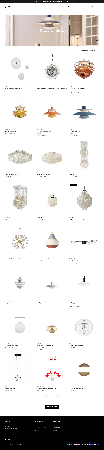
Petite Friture (71, 257)
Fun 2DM (39, 218)
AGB (54, 433)
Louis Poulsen (72, 86)
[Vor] (67, 1)
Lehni (6, 86)
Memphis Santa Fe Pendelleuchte (46, 388)
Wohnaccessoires (47, 7)
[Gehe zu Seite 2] (55, 395)
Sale (78, 7)
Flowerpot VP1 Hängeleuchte (45, 345)
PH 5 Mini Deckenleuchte (44, 131)
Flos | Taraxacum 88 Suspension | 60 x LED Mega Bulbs (52, 88)
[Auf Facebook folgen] (6, 439)
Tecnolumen (7, 343)
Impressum (56, 425)
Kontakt (37, 430)
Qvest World (69, 7)
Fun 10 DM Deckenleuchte (44, 174)
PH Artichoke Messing (11, 131)
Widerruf (55, 430)
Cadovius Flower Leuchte (76, 388)
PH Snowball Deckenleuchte (13, 302)
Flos (38, 86)
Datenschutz (56, 427)
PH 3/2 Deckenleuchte (75, 302)
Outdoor (58, 7)
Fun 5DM (71, 174)
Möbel (26, 7)
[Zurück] (36, 1)
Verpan (6, 172)
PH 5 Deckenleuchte (74, 131)
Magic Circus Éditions (9, 257)
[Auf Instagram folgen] (9, 439)
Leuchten (35, 7)
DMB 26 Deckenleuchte (11, 345)
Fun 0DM (71, 218)
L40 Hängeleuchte (10, 388)
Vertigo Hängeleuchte (75, 259)
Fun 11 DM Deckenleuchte (12, 174)
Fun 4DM (7, 218)
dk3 (69, 386)
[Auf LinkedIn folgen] (13, 439)
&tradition (39, 343)
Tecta (6, 386)
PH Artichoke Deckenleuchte (77, 88)
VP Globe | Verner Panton (76, 345)
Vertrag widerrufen (52, 406)
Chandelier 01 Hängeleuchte (12, 259)
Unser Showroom (40, 425)
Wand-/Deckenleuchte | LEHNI (13, 88)
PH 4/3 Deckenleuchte (43, 302)
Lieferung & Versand (40, 427)
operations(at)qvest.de (11, 428)
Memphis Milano (40, 386)
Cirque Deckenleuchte (43, 259)
